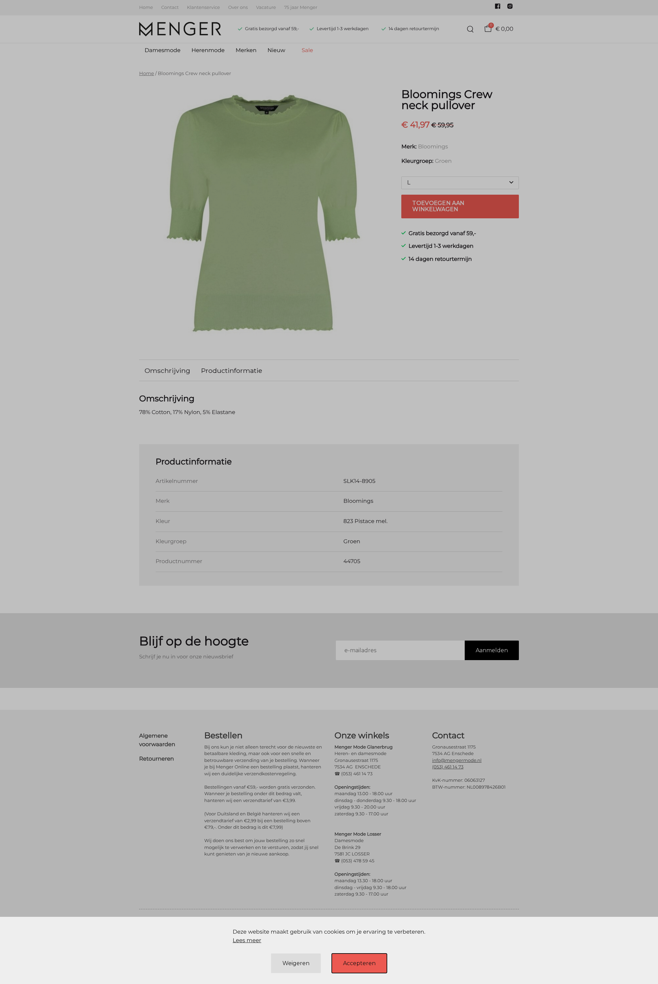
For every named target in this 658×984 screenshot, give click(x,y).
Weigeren (295, 963)
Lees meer (247, 940)
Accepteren (359, 963)
